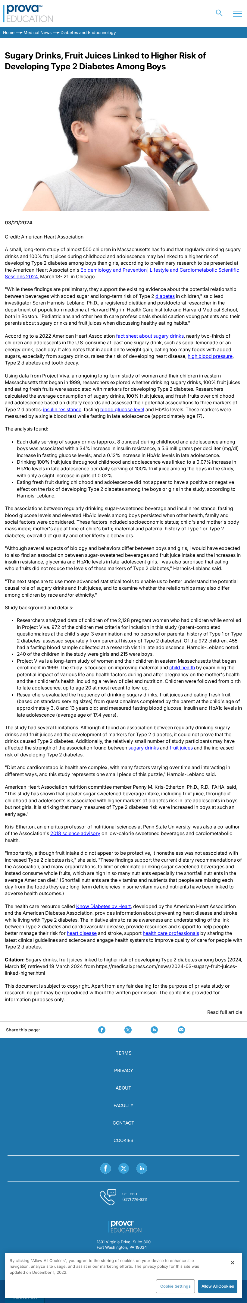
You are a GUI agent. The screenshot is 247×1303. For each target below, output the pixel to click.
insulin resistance (62, 409)
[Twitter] (123, 1168)
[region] (123, 1275)
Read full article (224, 1012)
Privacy (123, 1070)
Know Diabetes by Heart (103, 906)
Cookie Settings (175, 1286)
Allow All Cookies (218, 1286)
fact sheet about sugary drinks (150, 336)
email (181, 1029)
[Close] (232, 1262)
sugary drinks (143, 748)
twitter (128, 1029)
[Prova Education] (28, 13)
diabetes (165, 296)
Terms (124, 1053)
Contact (123, 1123)
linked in (154, 1029)
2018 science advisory (75, 833)
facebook (101, 1029)
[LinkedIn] (141, 1168)
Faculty (123, 1105)
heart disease (82, 933)
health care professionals (171, 933)
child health (182, 667)
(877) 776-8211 (134, 1199)
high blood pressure (210, 356)
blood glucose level (122, 409)
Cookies (123, 1140)
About (123, 1088)
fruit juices (181, 748)
